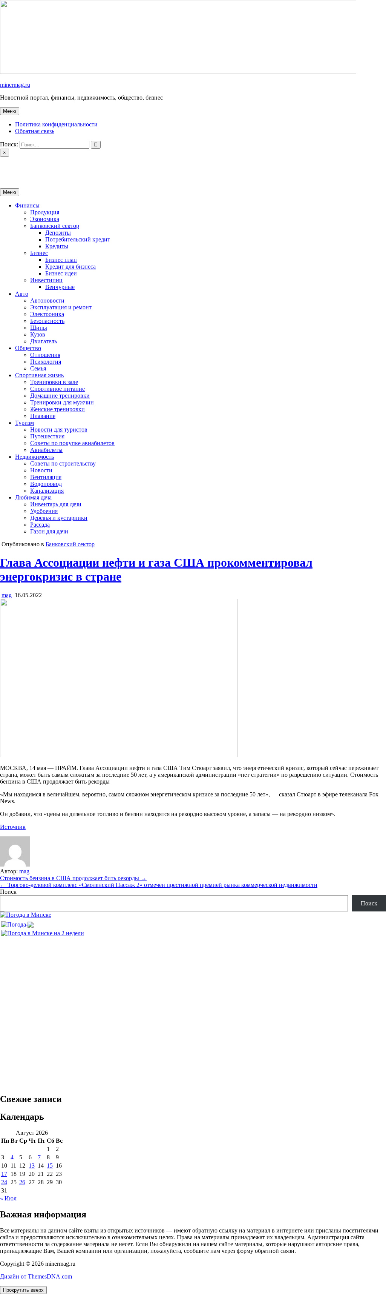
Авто (21, 293)
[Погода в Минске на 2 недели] (42, 931)
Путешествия (47, 436)
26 (22, 1182)
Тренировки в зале (54, 382)
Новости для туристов (58, 429)
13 (32, 1165)
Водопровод (46, 484)
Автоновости (47, 300)
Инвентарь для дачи (55, 504)
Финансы (27, 205)
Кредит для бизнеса (70, 266)
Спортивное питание (57, 389)
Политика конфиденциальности (56, 124)
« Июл (8, 1198)
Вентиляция (45, 477)
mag (7, 595)
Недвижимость (34, 456)
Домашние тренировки (60, 395)
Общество (28, 348)
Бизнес (39, 253)
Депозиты (58, 232)
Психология (45, 361)
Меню (9, 111)
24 (4, 1182)
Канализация (47, 490)
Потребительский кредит (77, 239)
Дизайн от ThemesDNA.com (36, 1276)
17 (4, 1174)
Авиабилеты (46, 450)
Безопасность (47, 321)
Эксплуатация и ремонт (61, 307)
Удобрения (44, 511)
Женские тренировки (57, 409)
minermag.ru (15, 84)
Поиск (8, 891)
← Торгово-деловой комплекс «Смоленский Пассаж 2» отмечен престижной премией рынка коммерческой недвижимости (158, 885)
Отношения (45, 355)
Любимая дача (33, 497)
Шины (38, 327)
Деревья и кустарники (58, 518)
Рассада (40, 524)
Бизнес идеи (61, 273)
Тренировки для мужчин (62, 402)
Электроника (47, 314)
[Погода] (17, 922)
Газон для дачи (49, 531)
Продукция (44, 212)
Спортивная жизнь (39, 375)
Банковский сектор (54, 226)
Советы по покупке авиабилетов (72, 443)
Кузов (37, 334)
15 (50, 1165)
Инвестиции (46, 280)
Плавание (42, 416)
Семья (38, 368)
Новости (41, 470)
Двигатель (43, 341)
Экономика (44, 219)
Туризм (24, 423)
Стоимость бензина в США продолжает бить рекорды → (73, 878)
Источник (13, 827)
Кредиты (56, 246)
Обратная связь (34, 131)
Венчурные (60, 287)
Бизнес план (61, 260)
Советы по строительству (63, 463)
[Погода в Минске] (25, 914)
